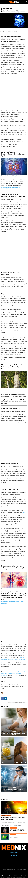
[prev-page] (2, 795)
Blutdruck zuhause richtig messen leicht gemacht (14, 734)
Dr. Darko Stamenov (9, 692)
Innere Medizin (4, 6)
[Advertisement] (14, 92)
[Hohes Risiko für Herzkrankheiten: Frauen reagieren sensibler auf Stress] (5, 830)
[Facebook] (2, 698)
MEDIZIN (14, 731)
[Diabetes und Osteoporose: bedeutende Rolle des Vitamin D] (14, 807)
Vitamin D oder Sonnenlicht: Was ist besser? (14, 762)
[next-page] (4, 795)
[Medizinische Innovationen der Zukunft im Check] (14, 778)
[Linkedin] (5, 698)
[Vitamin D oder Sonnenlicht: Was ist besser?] (14, 750)
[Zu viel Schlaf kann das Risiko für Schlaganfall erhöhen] (5, 837)
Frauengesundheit (13, 827)
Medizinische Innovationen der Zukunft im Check (14, 790)
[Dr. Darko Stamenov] (2, 693)
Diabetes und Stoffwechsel (6, 815)
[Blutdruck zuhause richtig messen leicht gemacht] (14, 722)
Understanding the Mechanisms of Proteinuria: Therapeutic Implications (13, 673)
